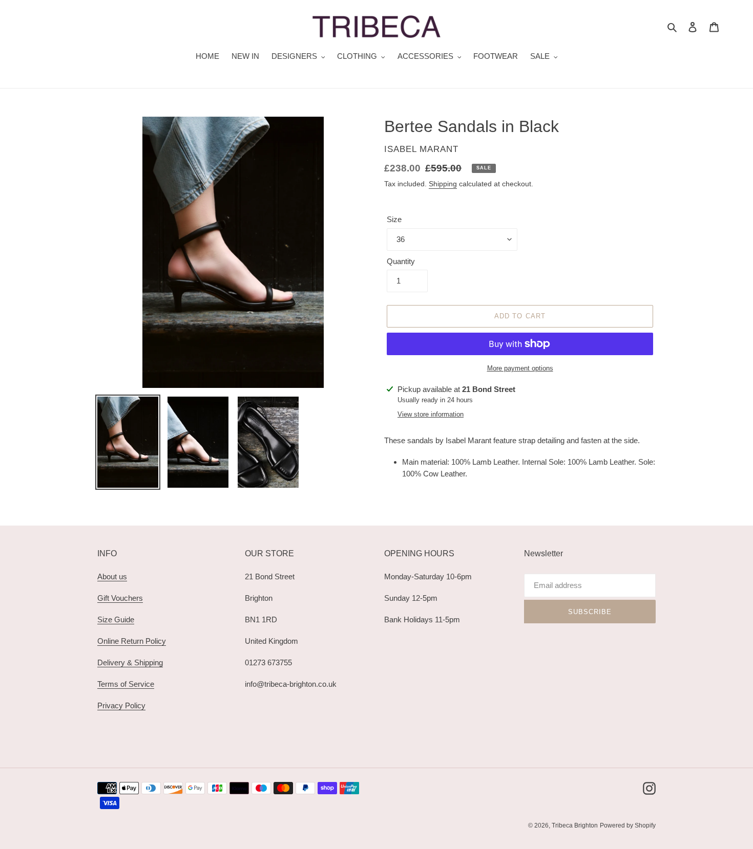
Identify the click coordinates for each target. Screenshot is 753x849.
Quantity (401, 261)
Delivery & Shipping (130, 662)
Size (394, 219)
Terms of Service (125, 684)
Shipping (443, 184)
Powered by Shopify (628, 825)
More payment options (520, 368)
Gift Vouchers (120, 598)
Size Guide (115, 619)
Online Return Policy (131, 641)
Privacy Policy (121, 705)
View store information (431, 414)
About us (112, 576)
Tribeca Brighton (575, 825)
